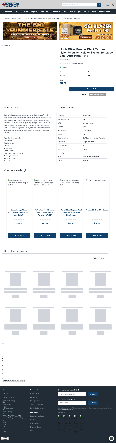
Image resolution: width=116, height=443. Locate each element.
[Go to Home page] (10, 4)
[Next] (112, 209)
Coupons (33, 420)
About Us (6, 393)
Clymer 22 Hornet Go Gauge (97, 210)
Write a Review (98, 258)
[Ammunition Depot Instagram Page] (60, 423)
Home (4, 18)
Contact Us (33, 397)
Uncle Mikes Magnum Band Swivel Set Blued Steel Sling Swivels (71, 212)
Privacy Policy (71, 409)
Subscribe (93, 394)
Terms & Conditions (36, 404)
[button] (5, 438)
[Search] (99, 5)
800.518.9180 (34, 393)
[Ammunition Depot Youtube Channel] (65, 424)
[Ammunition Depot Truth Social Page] (76, 424)
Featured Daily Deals (37, 416)
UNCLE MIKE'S (65, 59)
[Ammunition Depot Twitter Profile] (71, 424)
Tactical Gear (16, 18)
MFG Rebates (34, 423)
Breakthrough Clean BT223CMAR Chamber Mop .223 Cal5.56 (18, 212)
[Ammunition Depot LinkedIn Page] (82, 423)
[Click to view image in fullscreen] (29, 72)
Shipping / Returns (8, 397)
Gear (8, 18)
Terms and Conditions (65, 409)
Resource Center (35, 427)
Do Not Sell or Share (37, 408)
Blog (31, 431)
